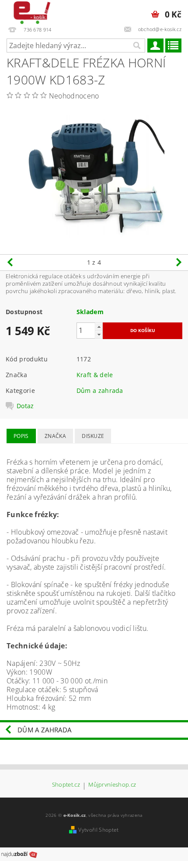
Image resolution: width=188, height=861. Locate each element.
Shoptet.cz (66, 785)
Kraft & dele (95, 375)
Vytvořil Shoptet (98, 829)
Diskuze (93, 436)
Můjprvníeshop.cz (112, 785)
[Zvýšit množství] (99, 326)
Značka (55, 436)
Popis (21, 436)
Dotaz (25, 406)
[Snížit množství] (99, 334)
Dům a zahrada (100, 390)
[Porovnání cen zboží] (19, 854)
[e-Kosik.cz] (30, 11)
